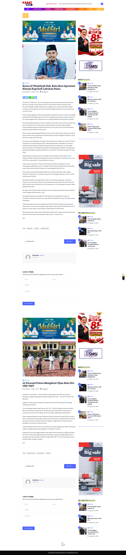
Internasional (38, 9)
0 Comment (45, 92)
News (27, 9)
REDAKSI (100, 9)
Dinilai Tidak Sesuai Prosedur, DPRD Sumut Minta (94, 128)
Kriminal (91, 9)
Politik (82, 9)
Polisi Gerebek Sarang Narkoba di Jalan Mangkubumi (94, 87)
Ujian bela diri (40, 453)
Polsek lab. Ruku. (45, 228)
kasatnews (27, 92)
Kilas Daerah (70, 9)
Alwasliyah (29, 228)
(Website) (42, 255)
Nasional (48, 9)
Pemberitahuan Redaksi (95, 11)
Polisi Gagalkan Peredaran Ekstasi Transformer (93, 244)
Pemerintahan (59, 9)
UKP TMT (48, 453)
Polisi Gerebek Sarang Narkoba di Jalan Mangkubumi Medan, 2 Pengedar (75, 3)
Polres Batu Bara (31, 453)
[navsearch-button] (26, 15)
